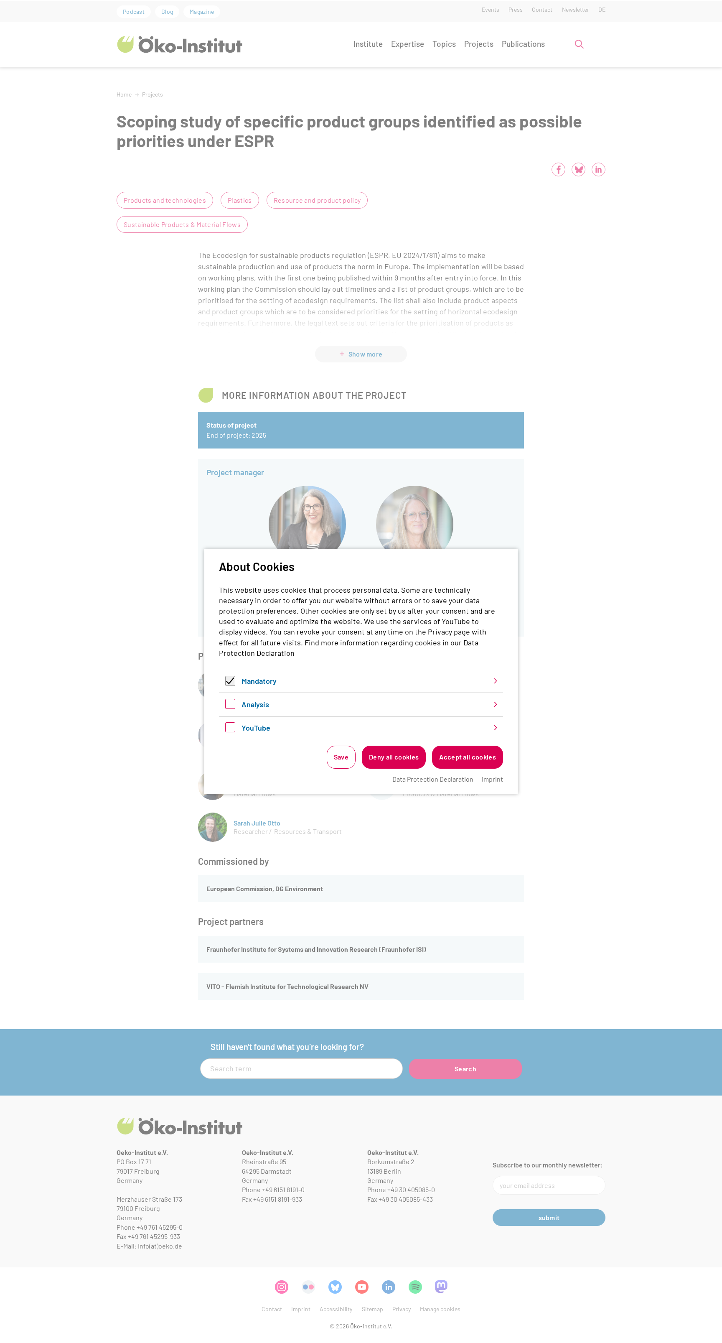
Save (341, 757)
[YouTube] (230, 729)
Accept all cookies (467, 757)
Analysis (255, 704)
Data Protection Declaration (432, 779)
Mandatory (259, 681)
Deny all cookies (394, 757)
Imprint (492, 779)
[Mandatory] (230, 683)
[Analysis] (230, 706)
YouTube (256, 727)
